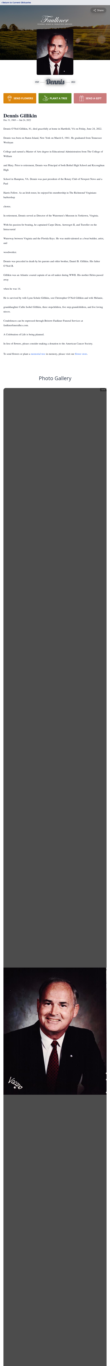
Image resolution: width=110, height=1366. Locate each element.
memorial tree (38, 353)
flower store (81, 353)
